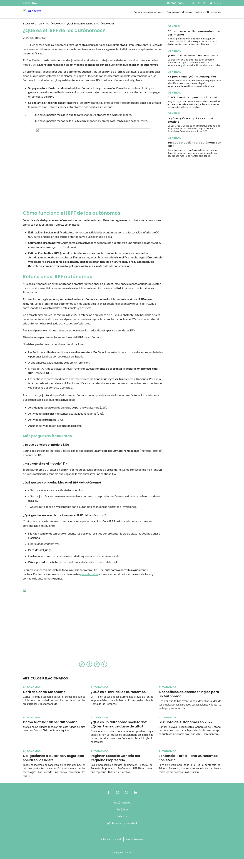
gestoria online (89, 574)
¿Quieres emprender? (122, 823)
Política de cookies (134, 839)
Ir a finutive (30, 3)
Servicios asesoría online (149, 12)
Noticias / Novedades (208, 12)
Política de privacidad (111, 839)
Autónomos (54, 23)
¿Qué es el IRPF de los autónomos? (90, 23)
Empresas (173, 12)
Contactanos (175, 3)
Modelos (187, 12)
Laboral (122, 816)
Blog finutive (32, 23)
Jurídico (122, 809)
